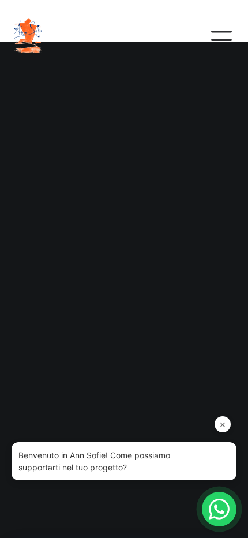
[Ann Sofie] (36, 36)
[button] (221, 36)
